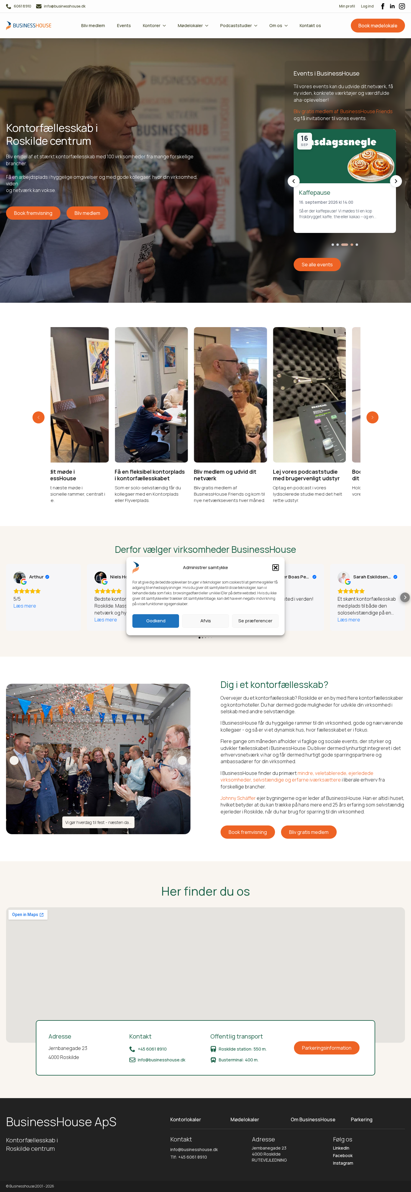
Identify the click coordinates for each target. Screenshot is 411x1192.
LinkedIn (341, 1148)
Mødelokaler (190, 25)
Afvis (205, 621)
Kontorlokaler (185, 1119)
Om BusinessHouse (313, 1119)
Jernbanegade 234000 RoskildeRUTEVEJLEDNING (269, 1154)
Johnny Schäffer (238, 798)
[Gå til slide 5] (354, 244)
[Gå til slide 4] (347, 244)
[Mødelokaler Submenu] (208, 25)
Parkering (361, 1119)
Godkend (155, 621)
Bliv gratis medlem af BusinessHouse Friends (343, 111)
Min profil (347, 6)
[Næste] (396, 181)
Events (124, 25)
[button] (276, 568)
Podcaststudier (236, 25)
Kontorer (151, 25)
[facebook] (383, 6)
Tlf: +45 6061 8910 (188, 1157)
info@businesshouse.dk (194, 1149)
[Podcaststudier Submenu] (257, 25)
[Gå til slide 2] (337, 244)
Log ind (367, 6)
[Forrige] (294, 181)
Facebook (343, 1155)
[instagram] (402, 6)
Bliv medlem (93, 25)
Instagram (343, 1163)
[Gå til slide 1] (333, 244)
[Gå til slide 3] (342, 244)
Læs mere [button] (25, 605)
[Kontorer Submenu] (166, 25)
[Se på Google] (20, 577)
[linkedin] (392, 6)
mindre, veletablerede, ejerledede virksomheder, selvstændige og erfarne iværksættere (297, 776)
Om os (275, 25)
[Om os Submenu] (288, 25)
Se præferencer (255, 621)
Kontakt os (310, 25)
